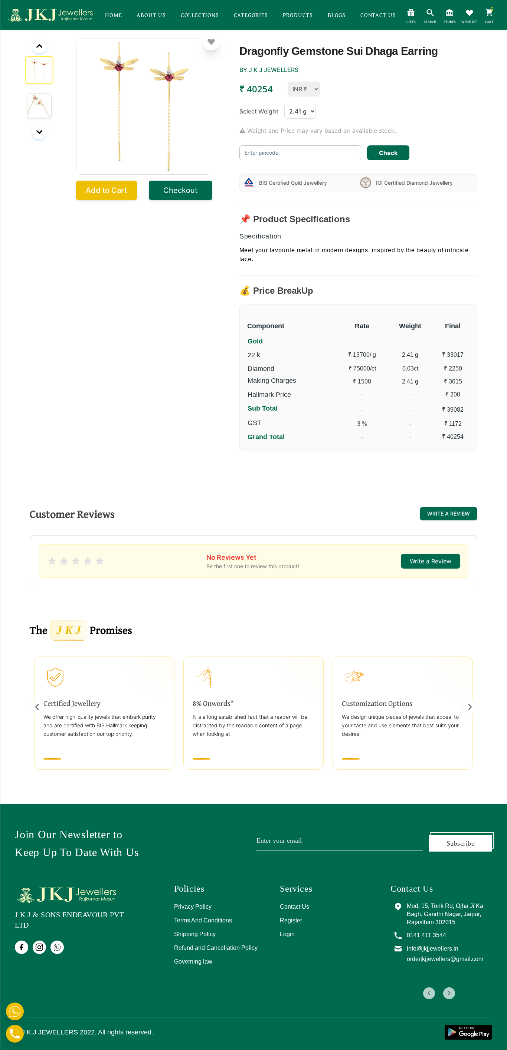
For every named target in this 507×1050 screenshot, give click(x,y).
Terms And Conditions (203, 920)
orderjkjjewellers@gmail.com (445, 959)
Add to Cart (106, 190)
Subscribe (460, 843)
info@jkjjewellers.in (432, 948)
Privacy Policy (193, 906)
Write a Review (448, 513)
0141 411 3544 (426, 935)
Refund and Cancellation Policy (216, 948)
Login (287, 934)
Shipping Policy (195, 934)
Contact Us (294, 906)
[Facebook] (21, 947)
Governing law (193, 961)
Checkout (180, 190)
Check (388, 153)
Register (291, 920)
